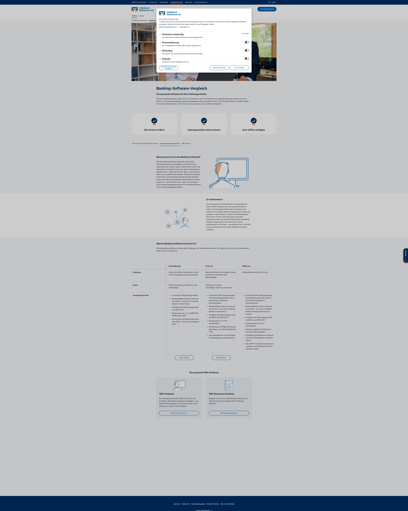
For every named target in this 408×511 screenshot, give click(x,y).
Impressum (183, 27)
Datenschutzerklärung (167, 27)
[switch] (247, 42)
